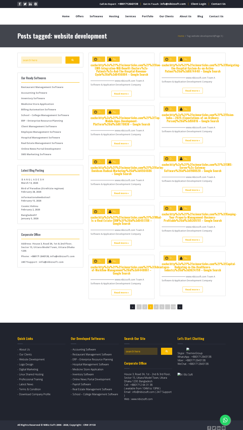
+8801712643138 (128, 4)
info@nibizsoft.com (173, 4)
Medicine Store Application (37, 104)
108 (173, 307)
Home (66, 16)
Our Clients (166, 16)
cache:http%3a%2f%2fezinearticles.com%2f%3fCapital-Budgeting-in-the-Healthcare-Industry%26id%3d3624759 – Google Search (199, 267)
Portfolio (147, 16)
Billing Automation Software (38, 109)
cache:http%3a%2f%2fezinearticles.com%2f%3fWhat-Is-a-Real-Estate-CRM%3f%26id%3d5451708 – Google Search (126, 220)
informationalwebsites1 (35, 197)
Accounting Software (34, 92)
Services (130, 16)
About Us (185, 16)
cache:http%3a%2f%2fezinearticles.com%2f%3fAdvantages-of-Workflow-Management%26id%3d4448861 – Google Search (130, 270)
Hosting (114, 16)
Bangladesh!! (29, 215)
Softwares (96, 16)
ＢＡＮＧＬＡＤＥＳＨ (32, 179)
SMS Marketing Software (36, 154)
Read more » (121, 93)
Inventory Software (33, 98)
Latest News (26, 384)
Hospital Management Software (40, 137)
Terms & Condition (30, 389)
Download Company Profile (35, 394)
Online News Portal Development (41, 148)
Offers (80, 16)
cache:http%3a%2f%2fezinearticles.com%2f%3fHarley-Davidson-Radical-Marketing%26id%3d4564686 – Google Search (127, 170)
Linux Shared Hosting (31, 374)
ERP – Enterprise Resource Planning (42, 120)
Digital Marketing (28, 369)
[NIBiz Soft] (33, 16)
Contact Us (218, 4)
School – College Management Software (45, 115)
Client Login (198, 4)
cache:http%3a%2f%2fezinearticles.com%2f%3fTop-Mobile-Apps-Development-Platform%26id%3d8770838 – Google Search (125, 121)
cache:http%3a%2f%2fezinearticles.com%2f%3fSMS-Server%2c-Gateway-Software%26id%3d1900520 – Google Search (197, 167)
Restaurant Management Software (42, 87)
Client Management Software (39, 126)
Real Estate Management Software (42, 143)
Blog (200, 16)
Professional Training (31, 379)
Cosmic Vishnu (29, 206)
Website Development (32, 359)
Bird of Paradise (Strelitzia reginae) (42, 188)
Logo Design (26, 364)
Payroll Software (82, 384)
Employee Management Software (41, 131)
